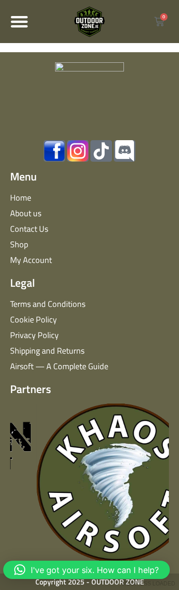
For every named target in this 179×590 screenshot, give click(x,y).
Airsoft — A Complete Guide (59, 366)
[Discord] (124, 151)
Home (20, 197)
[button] (19, 21)
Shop (19, 244)
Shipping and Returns (47, 350)
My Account (31, 260)
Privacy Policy (34, 335)
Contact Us (29, 229)
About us (25, 213)
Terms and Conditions (47, 304)
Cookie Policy (33, 319)
